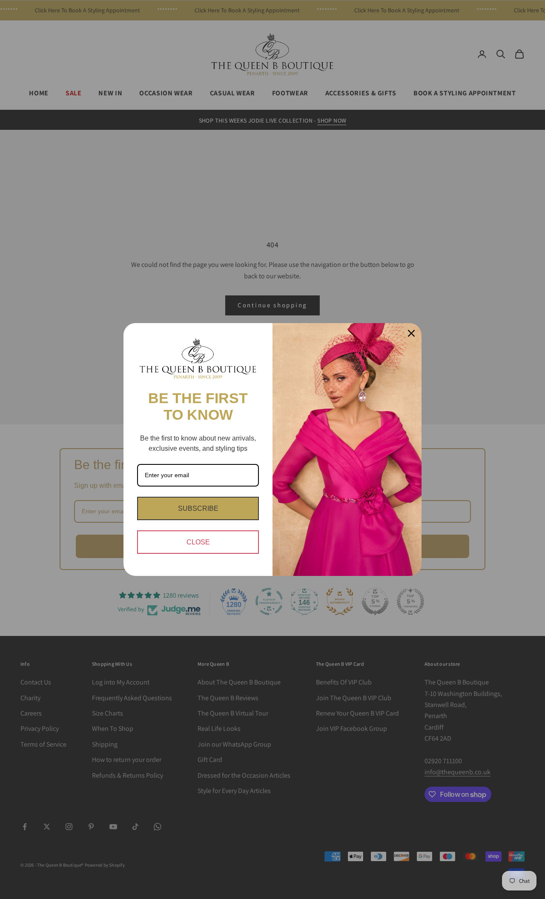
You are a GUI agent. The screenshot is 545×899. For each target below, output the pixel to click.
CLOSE (198, 542)
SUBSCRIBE (198, 508)
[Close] (411, 333)
